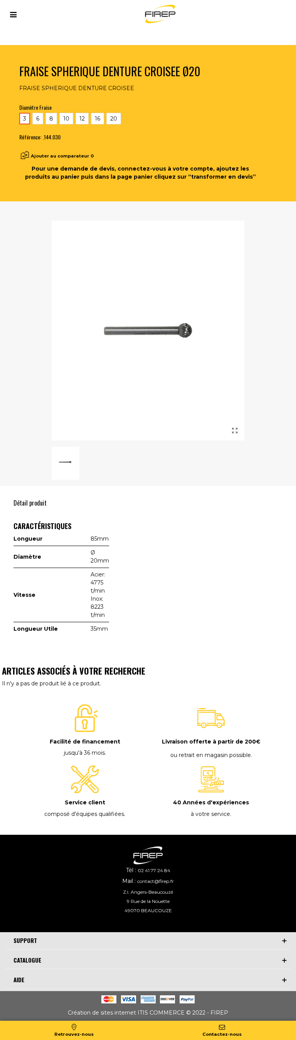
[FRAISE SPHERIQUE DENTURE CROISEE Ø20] (234, 431)
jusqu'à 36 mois (84, 752)
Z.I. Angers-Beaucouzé (148, 892)
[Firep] (159, 14)
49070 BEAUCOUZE (148, 910)
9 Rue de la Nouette (148, 901)
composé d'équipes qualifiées (84, 814)
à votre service (210, 814)
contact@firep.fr (155, 881)
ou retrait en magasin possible (210, 755)
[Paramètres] (13, 14)
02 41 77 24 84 (154, 870)
